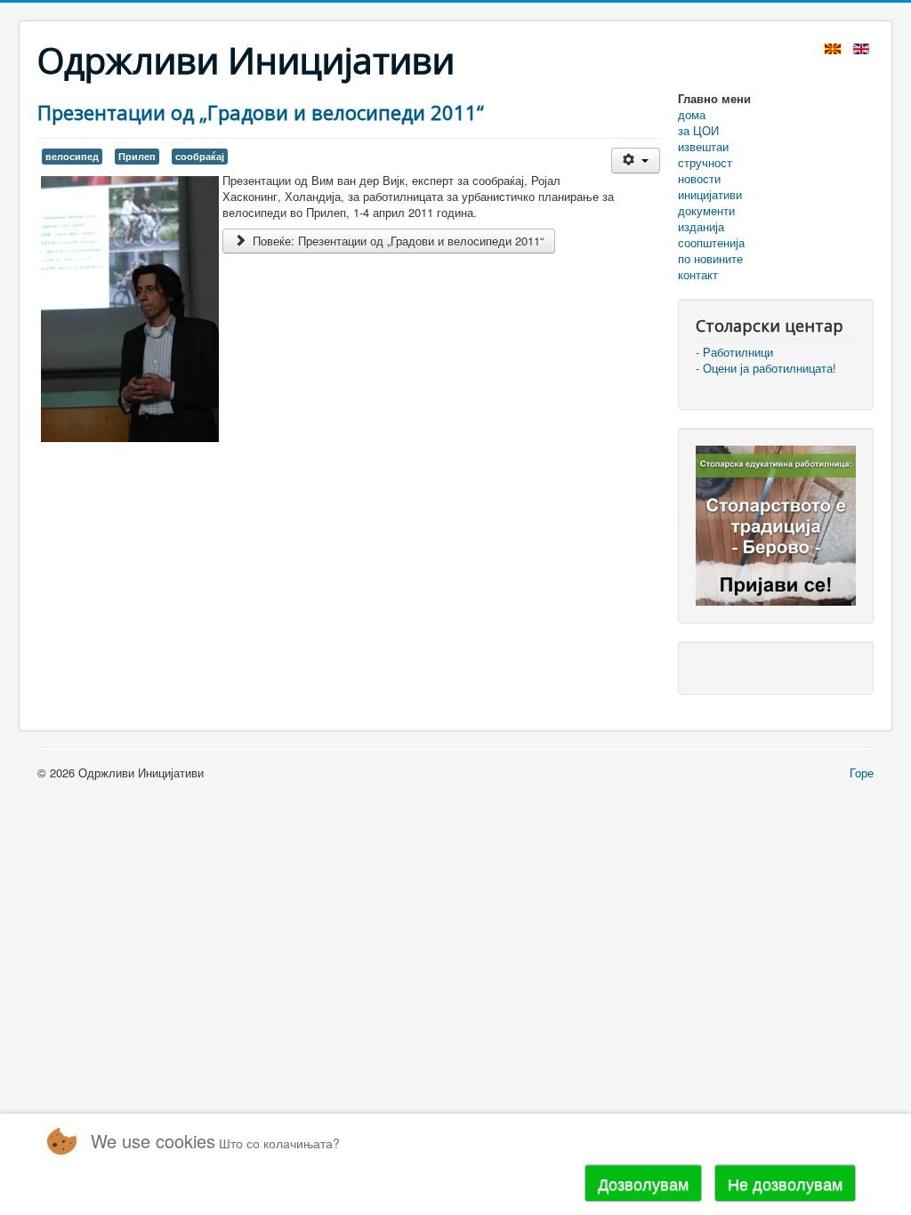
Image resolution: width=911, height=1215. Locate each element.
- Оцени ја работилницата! (766, 368)
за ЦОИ (698, 131)
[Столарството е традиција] (776, 523)
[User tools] (635, 160)
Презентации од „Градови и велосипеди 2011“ (260, 112)
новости (699, 179)
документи (706, 211)
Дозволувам (643, 1183)
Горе (862, 772)
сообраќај (199, 156)
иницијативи (710, 195)
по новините (710, 259)
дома (691, 115)
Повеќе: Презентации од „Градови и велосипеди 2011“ (396, 240)
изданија (701, 227)
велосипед (72, 156)
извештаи (703, 147)
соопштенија (711, 243)
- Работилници (734, 352)
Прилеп (137, 156)
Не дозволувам (785, 1183)
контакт (698, 275)
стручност (705, 163)
